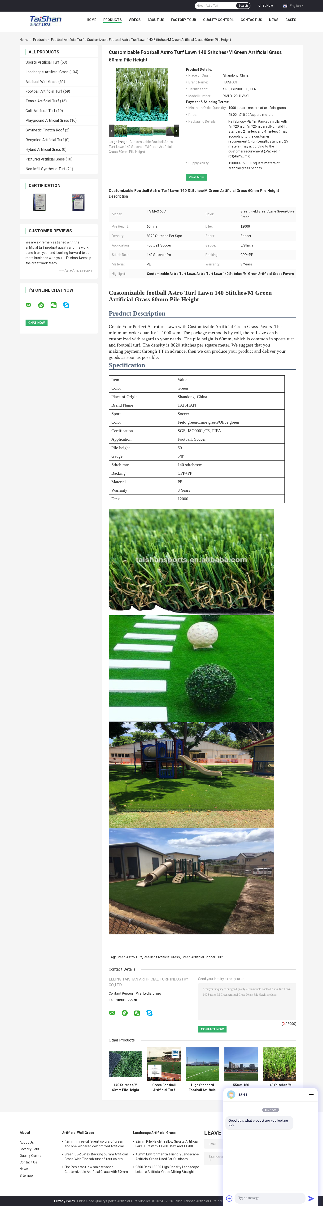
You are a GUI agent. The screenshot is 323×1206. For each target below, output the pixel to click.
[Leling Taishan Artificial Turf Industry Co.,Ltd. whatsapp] (44, 305)
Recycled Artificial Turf (45, 140)
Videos (134, 20)
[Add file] (229, 1198)
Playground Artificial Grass (47, 120)
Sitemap (26, 1175)
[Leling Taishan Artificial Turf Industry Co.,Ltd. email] (31, 305)
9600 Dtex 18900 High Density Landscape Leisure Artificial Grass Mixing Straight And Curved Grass (167, 1170)
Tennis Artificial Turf (42, 101)
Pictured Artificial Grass (45, 159)
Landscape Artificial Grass (47, 72)
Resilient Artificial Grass (162, 957)
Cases (290, 20)
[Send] (311, 1198)
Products (112, 20)
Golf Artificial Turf (40, 110)
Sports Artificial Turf (43, 62)
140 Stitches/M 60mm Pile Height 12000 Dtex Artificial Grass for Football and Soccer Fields (125, 1087)
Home (91, 20)
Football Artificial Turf (67, 40)
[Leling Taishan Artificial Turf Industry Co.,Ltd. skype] (69, 305)
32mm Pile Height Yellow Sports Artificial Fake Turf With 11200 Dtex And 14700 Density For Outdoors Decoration (166, 1145)
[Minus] (311, 1094)
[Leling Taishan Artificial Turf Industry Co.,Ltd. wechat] (56, 305)
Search (243, 5)
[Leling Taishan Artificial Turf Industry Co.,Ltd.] (46, 21)
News (273, 20)
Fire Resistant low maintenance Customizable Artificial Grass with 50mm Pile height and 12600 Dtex (96, 1170)
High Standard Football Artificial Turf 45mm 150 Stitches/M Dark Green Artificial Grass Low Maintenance (203, 1087)
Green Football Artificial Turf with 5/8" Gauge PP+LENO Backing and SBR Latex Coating (164, 1087)
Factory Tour (183, 20)
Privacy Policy (64, 1201)
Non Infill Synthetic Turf (45, 169)
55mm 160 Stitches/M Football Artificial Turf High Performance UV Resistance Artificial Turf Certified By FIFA (241, 1087)
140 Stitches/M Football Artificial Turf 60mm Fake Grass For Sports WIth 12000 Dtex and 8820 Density (280, 1087)
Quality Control (218, 20)
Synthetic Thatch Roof (45, 130)
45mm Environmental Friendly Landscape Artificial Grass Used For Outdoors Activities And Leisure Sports (167, 1157)
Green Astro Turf (129, 957)
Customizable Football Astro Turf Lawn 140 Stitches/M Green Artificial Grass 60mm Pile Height (141, 147)
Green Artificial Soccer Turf (202, 957)
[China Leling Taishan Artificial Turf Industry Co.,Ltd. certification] (39, 202)
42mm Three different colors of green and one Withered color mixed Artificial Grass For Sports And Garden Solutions (94, 1145)
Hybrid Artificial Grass (43, 149)
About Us (156, 20)
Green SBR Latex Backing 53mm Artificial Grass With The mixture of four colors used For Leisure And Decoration (96, 1157)
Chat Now (265, 5)
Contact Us (251, 20)
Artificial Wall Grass (41, 81)
